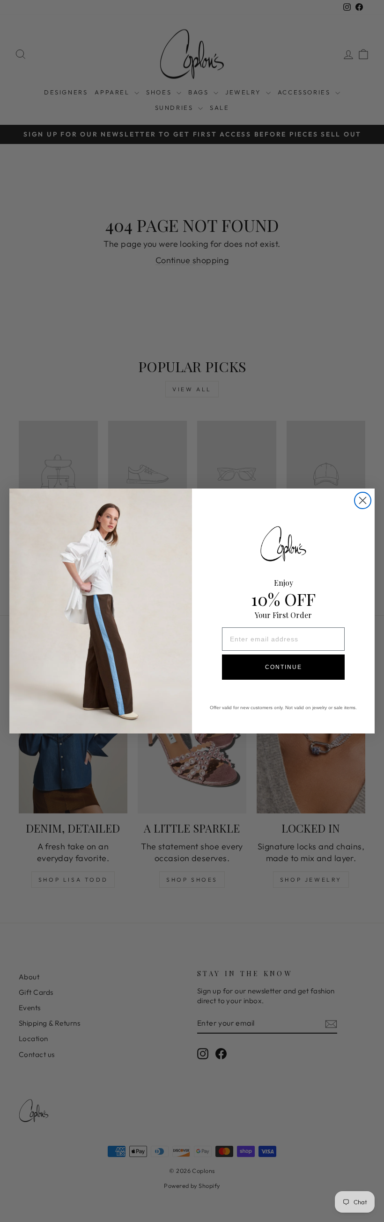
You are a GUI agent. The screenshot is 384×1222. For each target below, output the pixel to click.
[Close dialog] (362, 500)
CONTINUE (283, 667)
